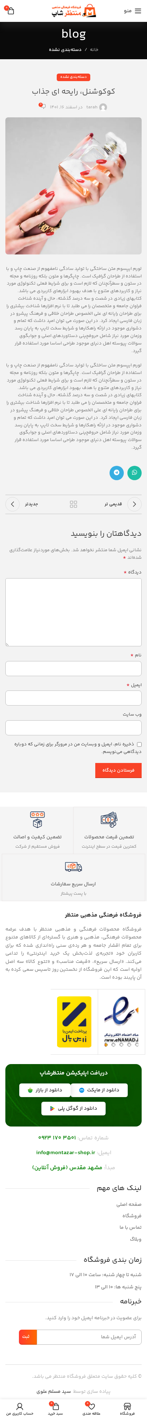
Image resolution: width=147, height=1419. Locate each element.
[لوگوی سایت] (73, 10)
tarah (91, 107)
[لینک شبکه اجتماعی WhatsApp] (134, 473)
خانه (94, 49)
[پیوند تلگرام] (117, 473)
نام (136, 655)
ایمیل (134, 685)
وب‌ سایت (132, 714)
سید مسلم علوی (53, 1392)
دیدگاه (132, 572)
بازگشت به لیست (73, 504)
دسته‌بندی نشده (65, 49)
